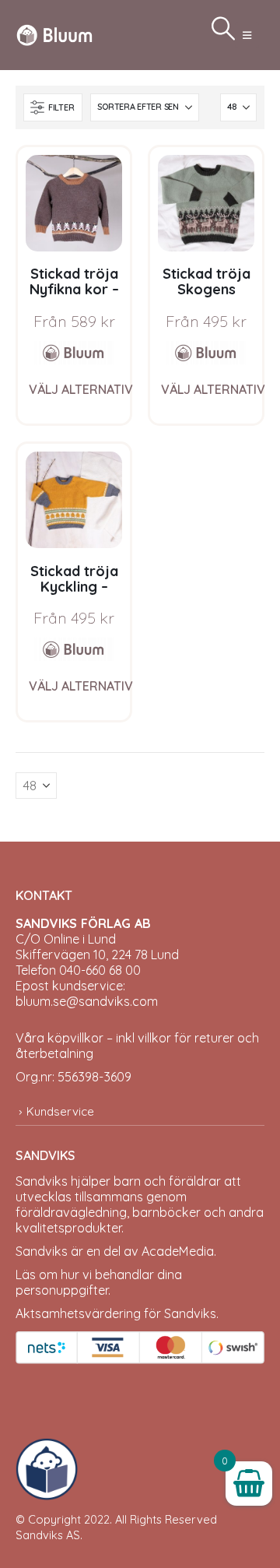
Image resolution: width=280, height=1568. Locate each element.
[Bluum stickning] (74, 352)
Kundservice (60, 1111)
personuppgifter (62, 1290)
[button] (247, 35)
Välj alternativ (81, 389)
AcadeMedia (178, 1251)
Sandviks (42, 1181)
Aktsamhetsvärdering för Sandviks (116, 1313)
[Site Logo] (54, 35)
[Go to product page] (74, 203)
